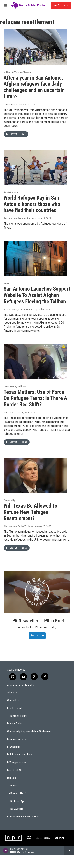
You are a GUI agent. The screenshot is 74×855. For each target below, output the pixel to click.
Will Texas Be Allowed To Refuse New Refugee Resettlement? (30, 512)
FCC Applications (16, 762)
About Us (12, 692)
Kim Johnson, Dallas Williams (18, 526)
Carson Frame (11, 104)
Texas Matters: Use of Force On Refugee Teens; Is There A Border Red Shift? (35, 398)
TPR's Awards (15, 809)
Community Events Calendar (23, 816)
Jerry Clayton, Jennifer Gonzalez (20, 218)
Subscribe (37, 635)
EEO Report (13, 747)
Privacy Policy (15, 723)
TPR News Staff (16, 793)
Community (9, 500)
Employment (14, 708)
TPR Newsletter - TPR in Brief (37, 620)
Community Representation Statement (29, 731)
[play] (5, 850)
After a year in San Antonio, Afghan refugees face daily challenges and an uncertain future (34, 87)
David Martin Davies (13, 412)
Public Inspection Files (19, 754)
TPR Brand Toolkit (17, 716)
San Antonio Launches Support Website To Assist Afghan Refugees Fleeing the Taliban (37, 295)
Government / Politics (15, 386)
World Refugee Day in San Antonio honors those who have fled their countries (32, 204)
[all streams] (69, 850)
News (6, 283)
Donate (62, 5)
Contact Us (13, 700)
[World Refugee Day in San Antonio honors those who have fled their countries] (35, 167)
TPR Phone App (16, 801)
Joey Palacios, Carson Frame (18, 309)
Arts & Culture (11, 192)
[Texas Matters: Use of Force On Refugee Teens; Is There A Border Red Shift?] (35, 361)
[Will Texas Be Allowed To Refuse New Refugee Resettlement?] (35, 475)
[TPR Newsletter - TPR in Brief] (37, 592)
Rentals (11, 778)
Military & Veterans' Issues (17, 72)
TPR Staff (13, 785)
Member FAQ (14, 770)
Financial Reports (17, 739)
